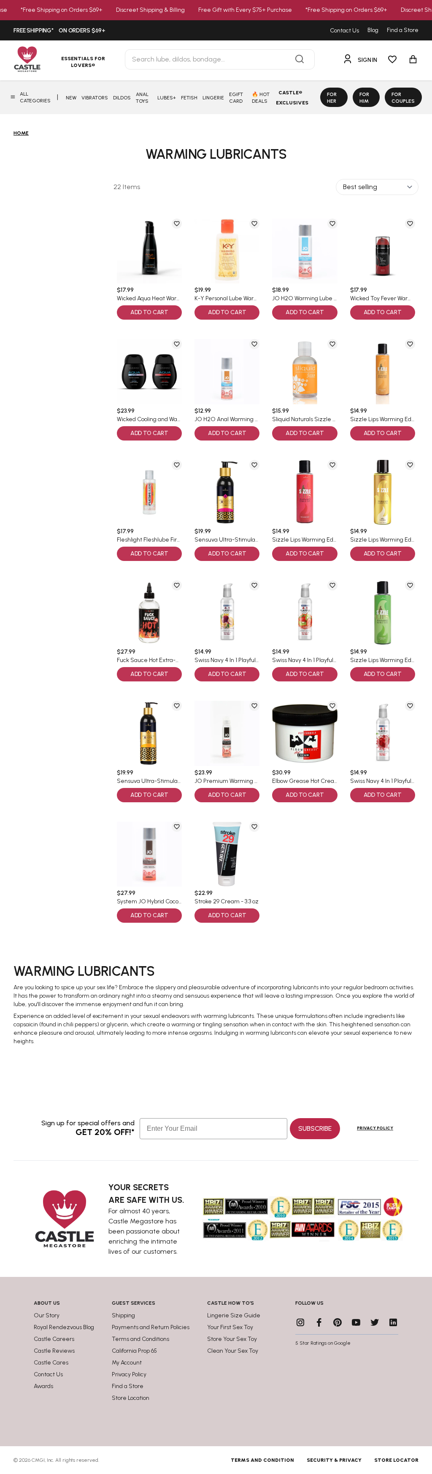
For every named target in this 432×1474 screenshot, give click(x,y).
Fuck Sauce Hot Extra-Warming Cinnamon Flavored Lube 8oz (149, 660)
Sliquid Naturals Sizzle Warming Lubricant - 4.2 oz (304, 419)
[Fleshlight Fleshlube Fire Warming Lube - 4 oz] (149, 492)
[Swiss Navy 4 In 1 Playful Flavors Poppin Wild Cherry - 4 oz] (382, 733)
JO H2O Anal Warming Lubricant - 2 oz (226, 419)
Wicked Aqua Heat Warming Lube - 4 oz (149, 298)
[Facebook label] (319, 1322)
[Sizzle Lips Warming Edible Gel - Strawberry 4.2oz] (304, 492)
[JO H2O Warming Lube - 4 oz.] (304, 251)
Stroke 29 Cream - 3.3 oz (226, 901)
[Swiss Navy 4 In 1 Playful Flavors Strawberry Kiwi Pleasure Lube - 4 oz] (304, 612)
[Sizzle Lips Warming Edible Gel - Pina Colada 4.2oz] (382, 492)
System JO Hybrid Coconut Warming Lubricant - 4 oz (149, 901)
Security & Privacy (334, 1460)
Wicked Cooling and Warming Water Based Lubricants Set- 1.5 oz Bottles (149, 419)
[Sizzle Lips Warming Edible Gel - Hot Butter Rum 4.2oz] (382, 371)
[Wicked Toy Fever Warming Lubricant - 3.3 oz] (382, 251)
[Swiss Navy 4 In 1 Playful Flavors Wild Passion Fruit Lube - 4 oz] (226, 612)
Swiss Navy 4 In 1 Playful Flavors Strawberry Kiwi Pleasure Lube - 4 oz (304, 660)
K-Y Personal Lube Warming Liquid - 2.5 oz (226, 298)
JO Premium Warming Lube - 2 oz (226, 781)
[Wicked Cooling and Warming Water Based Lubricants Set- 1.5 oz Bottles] (149, 371)
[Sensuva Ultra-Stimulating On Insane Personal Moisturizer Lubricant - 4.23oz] (226, 492)
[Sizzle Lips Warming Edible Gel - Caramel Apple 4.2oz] (382, 612)
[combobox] (220, 59)
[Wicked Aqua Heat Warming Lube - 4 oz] (149, 251)
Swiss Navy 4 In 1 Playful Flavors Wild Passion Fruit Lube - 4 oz (226, 660)
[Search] (299, 59)
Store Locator (396, 1460)
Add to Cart (149, 312)
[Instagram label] (300, 1322)
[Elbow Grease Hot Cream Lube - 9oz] (304, 733)
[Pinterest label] (337, 1322)
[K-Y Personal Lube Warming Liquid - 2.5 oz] (226, 251)
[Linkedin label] (393, 1322)
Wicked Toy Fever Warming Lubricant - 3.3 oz (382, 298)
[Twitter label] (375, 1322)
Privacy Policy (375, 1128)
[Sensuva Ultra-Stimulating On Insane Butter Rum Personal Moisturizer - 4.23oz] (149, 733)
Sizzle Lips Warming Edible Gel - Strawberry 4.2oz (304, 540)
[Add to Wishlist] (177, 224)
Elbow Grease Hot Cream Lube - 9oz (304, 781)
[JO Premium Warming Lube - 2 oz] (226, 733)
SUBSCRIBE (315, 1128)
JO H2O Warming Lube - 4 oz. (304, 298)
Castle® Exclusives (292, 98)
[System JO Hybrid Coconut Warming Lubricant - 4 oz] (149, 854)
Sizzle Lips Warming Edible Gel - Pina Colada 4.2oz (382, 540)
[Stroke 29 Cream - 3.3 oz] (226, 854)
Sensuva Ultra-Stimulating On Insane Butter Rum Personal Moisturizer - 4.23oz (149, 781)
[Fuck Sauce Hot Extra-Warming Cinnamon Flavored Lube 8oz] (149, 612)
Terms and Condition (262, 1460)
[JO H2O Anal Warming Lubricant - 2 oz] (226, 371)
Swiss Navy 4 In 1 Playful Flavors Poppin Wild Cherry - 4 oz (382, 781)
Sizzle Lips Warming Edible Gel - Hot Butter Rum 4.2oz (382, 419)
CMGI (38, 1460)
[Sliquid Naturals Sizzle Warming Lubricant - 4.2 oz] (304, 371)
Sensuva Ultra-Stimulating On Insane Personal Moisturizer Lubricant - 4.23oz (226, 540)
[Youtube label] (356, 1322)
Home (21, 133)
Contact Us (344, 30)
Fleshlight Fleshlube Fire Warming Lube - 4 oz (149, 540)
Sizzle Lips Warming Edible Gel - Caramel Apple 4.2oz (382, 660)
